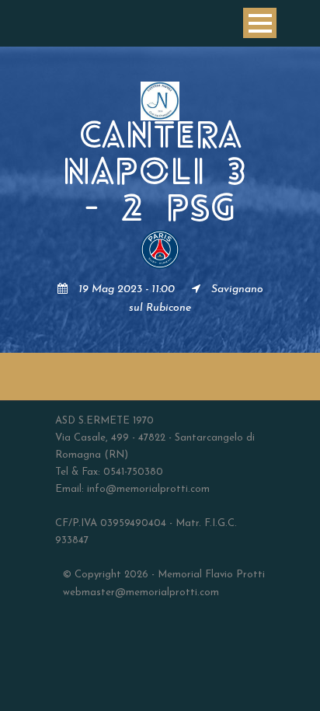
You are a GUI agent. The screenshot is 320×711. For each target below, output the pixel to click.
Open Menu (260, 23)
